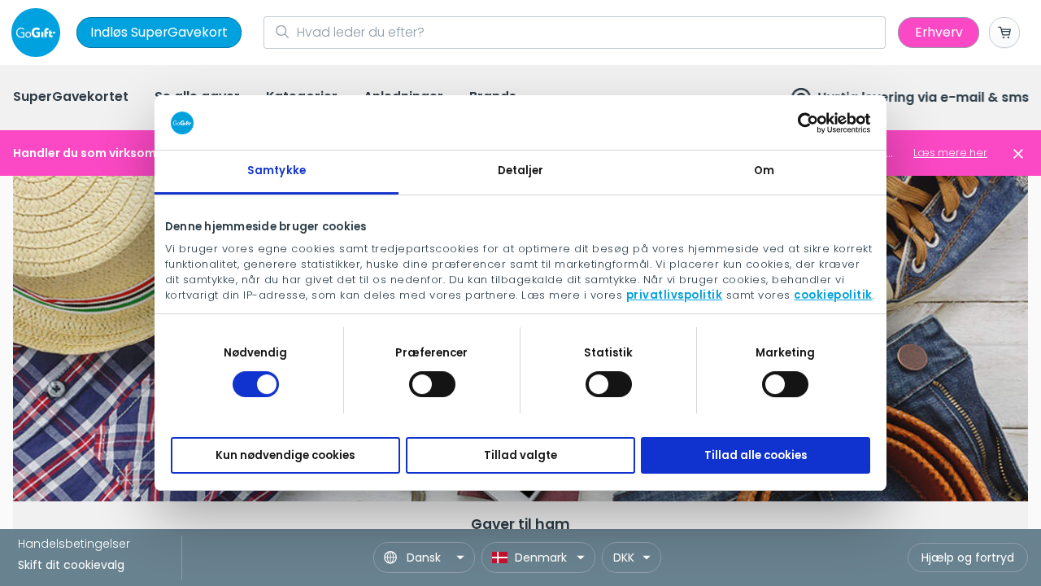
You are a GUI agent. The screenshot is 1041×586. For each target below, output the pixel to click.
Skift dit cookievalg (71, 565)
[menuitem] (71, 98)
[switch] (432, 384)
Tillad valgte (520, 455)
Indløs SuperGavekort (159, 32)
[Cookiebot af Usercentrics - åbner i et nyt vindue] (799, 122)
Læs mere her (950, 153)
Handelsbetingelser (74, 544)
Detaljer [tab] (521, 170)
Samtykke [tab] (276, 170)
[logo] (39, 32)
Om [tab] (764, 170)
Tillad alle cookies (755, 455)
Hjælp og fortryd (967, 557)
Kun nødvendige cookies (285, 455)
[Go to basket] (1004, 32)
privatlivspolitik (674, 295)
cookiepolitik (833, 295)
